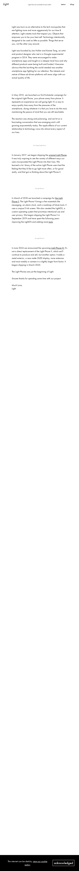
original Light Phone (58, 154)
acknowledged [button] (63, 863)
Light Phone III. (57, 247)
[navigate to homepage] (6, 4)
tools (51, 221)
